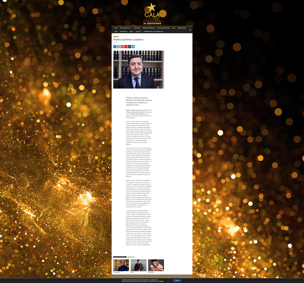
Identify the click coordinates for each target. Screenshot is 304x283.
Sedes (115, 31)
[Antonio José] (156, 265)
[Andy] (139, 265)
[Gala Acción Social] (152, 14)
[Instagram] (191, 1)
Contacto (138, 31)
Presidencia (137, 28)
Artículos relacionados (120, 257)
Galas (173, 28)
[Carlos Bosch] (121, 265)
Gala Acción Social (125, 28)
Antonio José (151, 272)
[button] (190, 30)
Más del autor (131, 257)
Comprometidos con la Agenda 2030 (153, 31)
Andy (132, 272)
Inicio (116, 28)
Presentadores (182, 28)
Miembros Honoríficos (149, 28)
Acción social (123, 31)
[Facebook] (189, 1)
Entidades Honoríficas (163, 28)
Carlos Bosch (116, 272)
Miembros (118, 35)
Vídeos (131, 31)
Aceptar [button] (177, 280)
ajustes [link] (161, 281)
